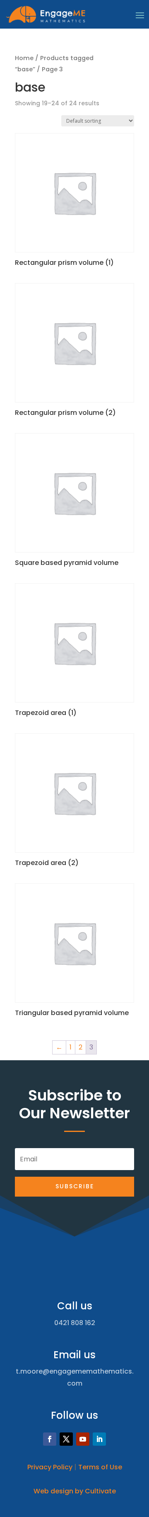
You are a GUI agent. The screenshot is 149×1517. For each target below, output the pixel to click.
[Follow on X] (66, 1439)
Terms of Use (100, 1467)
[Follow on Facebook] (49, 1439)
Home (24, 58)
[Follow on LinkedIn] (99, 1439)
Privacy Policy (49, 1467)
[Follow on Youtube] (82, 1439)
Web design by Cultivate (75, 1491)
